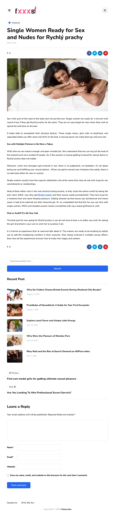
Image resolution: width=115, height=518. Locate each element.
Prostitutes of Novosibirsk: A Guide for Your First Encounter (58, 305)
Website (11, 466)
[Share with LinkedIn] (100, 53)
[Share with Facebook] (89, 53)
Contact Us (12, 502)
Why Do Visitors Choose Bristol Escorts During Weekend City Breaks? (64, 289)
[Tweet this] (94, 53)
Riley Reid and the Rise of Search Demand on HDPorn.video (58, 351)
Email (10, 457)
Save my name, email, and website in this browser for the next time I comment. (49, 475)
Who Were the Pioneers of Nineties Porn (48, 336)
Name (10, 447)
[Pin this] (105, 53)
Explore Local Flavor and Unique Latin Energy (51, 320)
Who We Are (27, 502)
